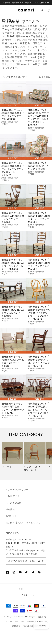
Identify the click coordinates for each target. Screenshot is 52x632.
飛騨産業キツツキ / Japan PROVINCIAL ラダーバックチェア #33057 (39, 265)
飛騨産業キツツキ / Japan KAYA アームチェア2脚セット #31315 (12, 361)
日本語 (24, 595)
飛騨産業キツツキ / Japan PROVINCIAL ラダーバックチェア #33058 (39, 218)
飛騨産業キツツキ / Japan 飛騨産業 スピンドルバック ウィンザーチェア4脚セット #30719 (39, 409)
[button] (3, 10)
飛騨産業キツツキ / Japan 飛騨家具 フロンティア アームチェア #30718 (39, 361)
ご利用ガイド (12, 496)
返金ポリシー (43, 617)
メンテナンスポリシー (17, 489)
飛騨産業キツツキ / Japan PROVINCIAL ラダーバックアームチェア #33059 (12, 265)
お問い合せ (11, 516)
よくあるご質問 (14, 502)
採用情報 (10, 509)
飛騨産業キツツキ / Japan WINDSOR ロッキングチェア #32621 (12, 218)
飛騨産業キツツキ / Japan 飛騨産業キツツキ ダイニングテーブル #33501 (12, 115)
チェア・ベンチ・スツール (33, 469)
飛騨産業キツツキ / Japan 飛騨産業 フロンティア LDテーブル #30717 (12, 408)
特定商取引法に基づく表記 (33, 626)
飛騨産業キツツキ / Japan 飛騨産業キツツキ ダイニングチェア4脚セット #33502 (12, 169)
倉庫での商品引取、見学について (26, 561)
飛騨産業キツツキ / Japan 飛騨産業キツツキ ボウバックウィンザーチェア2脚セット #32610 (39, 313)
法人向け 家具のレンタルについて (23, 522)
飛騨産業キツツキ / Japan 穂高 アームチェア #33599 (38, 166)
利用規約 (30, 621)
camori (14, 617)
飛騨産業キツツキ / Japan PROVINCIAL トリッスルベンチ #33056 (12, 311)
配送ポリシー (42, 621)
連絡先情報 (16, 626)
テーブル (7, 467)
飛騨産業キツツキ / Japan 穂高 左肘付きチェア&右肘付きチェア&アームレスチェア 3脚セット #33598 (38, 118)
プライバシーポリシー (16, 621)
